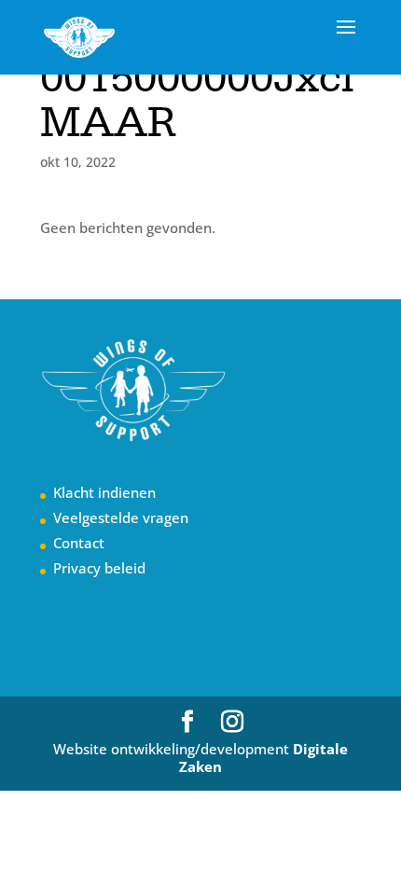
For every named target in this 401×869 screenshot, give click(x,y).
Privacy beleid (99, 568)
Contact (78, 542)
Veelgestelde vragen (120, 517)
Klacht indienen (104, 492)
